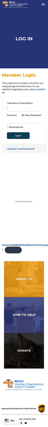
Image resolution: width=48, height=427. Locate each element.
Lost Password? (26, 148)
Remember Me (16, 127)
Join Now (11, 148)
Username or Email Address (20, 103)
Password (12, 115)
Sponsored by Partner (19, 408)
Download (13, 249)
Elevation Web (30, 419)
